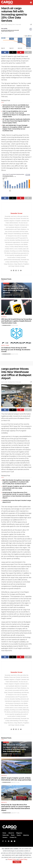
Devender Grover (16, 213)
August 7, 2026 (17, 295)
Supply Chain (5, 345)
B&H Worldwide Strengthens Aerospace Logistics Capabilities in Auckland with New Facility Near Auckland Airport (16, 481)
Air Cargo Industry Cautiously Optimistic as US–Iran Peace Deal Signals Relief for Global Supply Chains (16, 120)
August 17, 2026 (15, 812)
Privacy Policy (12, 859)
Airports (4, 775)
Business (6, 283)
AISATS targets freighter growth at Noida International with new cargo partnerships (16, 488)
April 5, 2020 (4, 24)
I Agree (17, 862)
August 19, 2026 (17, 753)
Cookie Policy (23, 859)
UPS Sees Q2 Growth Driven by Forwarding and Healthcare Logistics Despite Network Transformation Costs (16, 321)
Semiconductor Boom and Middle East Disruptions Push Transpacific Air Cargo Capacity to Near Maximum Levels (16, 106)
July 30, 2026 (15, 325)
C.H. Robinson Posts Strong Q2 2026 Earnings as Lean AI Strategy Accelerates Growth (15, 349)
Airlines (5, 742)
